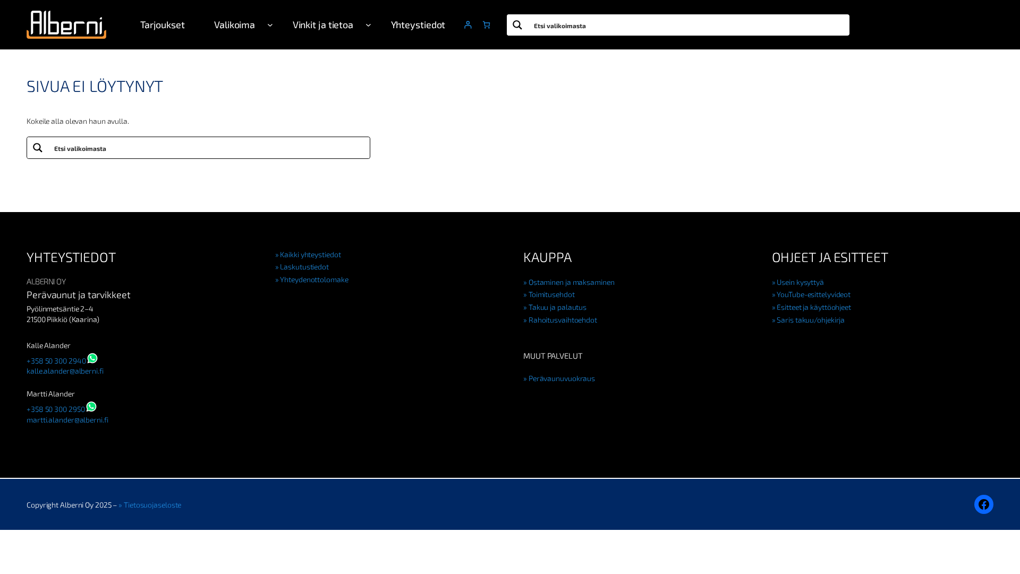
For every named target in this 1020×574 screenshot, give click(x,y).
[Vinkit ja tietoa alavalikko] (368, 25)
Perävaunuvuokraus (562, 378)
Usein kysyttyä (800, 281)
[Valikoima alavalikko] (270, 25)
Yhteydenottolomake (314, 279)
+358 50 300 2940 (56, 360)
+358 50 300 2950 (55, 408)
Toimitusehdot (552, 294)
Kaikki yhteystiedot (310, 254)
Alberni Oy (46, 281)
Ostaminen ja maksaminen (572, 281)
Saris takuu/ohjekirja (811, 319)
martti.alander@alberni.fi (67, 419)
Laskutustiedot (304, 266)
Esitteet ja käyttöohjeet (814, 306)
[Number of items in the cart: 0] (486, 24)
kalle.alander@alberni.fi (65, 370)
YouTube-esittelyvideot (814, 294)
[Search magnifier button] (517, 25)
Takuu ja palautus (557, 306)
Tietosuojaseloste (152, 504)
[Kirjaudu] (467, 24)
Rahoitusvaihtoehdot (563, 319)
